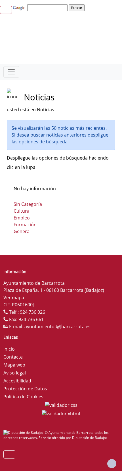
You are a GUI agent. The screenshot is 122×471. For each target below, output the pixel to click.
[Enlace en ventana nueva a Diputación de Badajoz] (24, 432)
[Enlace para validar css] (61, 404)
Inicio (9, 349)
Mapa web (14, 365)
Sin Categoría (28, 204)
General (22, 231)
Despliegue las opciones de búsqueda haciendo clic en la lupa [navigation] (58, 162)
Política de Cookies (23, 396)
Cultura (22, 211)
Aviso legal (14, 373)
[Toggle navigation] (11, 72)
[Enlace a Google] (19, 7)
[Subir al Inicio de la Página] (111, 463)
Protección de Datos (25, 389)
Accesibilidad (17, 381)
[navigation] (48, 7)
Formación (25, 224)
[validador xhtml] (61, 413)
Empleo (22, 218)
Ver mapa (13, 297)
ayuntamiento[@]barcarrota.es (57, 326)
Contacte (13, 357)
